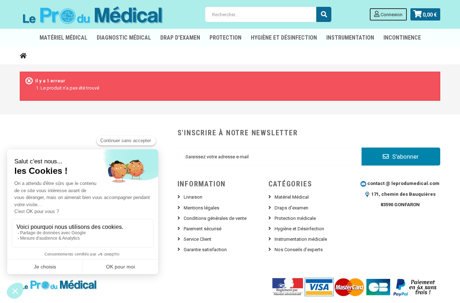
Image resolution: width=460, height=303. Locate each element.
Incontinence (402, 37)
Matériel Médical (292, 197)
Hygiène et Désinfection (284, 37)
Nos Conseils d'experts (299, 249)
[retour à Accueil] (23, 55)
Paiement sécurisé (202, 228)
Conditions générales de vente (215, 218)
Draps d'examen (291, 208)
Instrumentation (350, 37)
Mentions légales (201, 208)
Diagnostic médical (124, 37)
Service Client (197, 239)
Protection (226, 37)
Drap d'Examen (180, 37)
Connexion (391, 14)
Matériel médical (63, 37)
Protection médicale (295, 218)
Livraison (193, 197)
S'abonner (405, 156)
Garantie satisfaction (205, 249)
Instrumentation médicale (301, 239)
